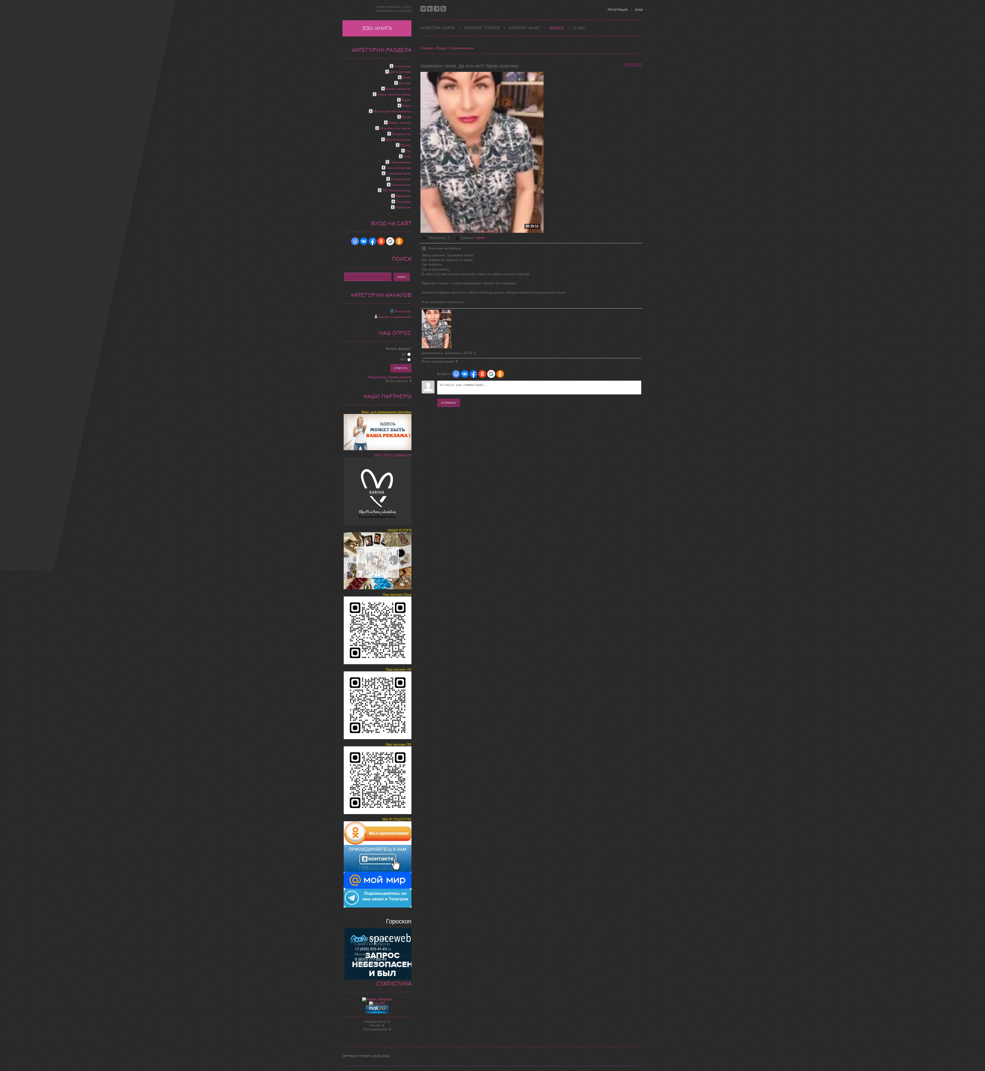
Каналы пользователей (394, 317)
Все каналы (403, 311)
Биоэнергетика (400, 72)
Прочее (405, 145)
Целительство (401, 185)
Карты (406, 100)
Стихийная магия (398, 173)
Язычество (403, 207)
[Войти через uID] (456, 374)
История (405, 83)
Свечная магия (462, 48)
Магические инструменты (392, 111)
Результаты (377, 377)
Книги (406, 106)
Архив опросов (399, 377)
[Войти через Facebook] (473, 374)
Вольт (406, 77)
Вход (639, 10)
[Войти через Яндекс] (482, 374)
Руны (407, 156)
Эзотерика (403, 202)
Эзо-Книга (377, 28)
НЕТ (402, 359)
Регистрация (617, 10)
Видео (442, 48)
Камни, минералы (398, 89)
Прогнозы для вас (398, 139)
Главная (426, 48)
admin (480, 238)
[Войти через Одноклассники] (500, 374)
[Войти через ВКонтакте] (465, 374)
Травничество (401, 179)
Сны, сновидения (398, 168)
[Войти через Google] (491, 374)
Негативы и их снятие (395, 128)
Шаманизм (403, 196)
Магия (406, 117)
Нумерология (401, 134)
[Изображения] (436, 329)
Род (408, 151)
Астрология (402, 66)
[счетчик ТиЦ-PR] (377, 1003)
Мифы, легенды (399, 122)
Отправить (448, 402)
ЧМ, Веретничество (396, 190)
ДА (403, 354)
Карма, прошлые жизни (394, 94)
